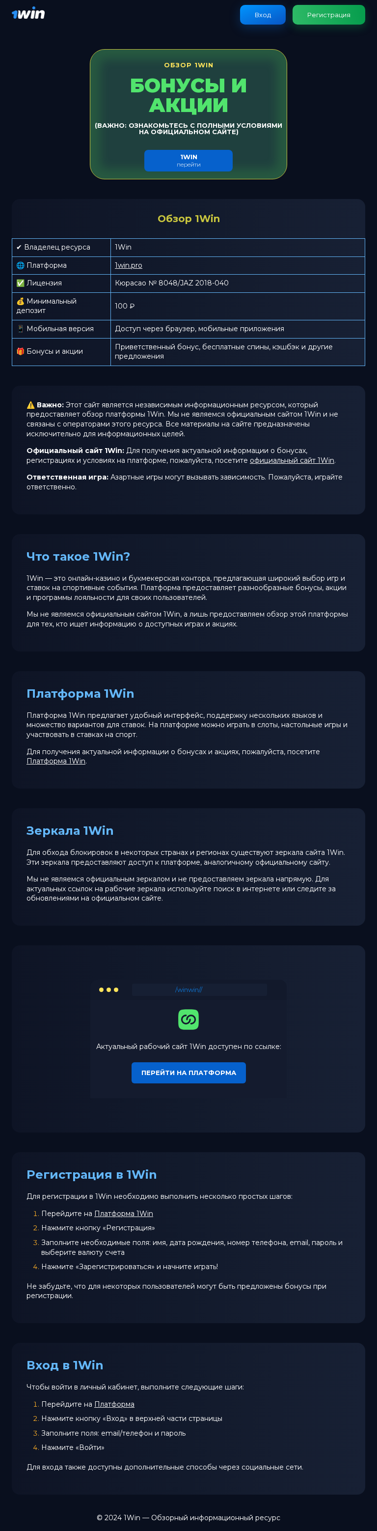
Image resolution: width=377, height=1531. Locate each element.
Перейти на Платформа (188, 1073)
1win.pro (128, 265)
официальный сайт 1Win (292, 460)
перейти (189, 160)
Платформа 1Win (56, 761)
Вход (263, 15)
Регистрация (328, 15)
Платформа (114, 1404)
